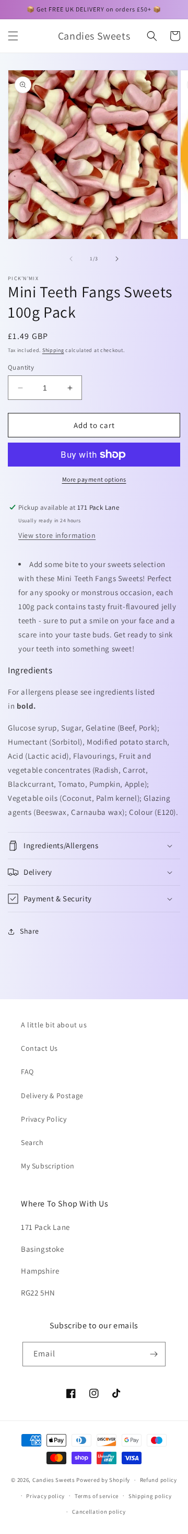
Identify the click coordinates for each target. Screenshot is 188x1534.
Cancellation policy (98, 1511)
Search (32, 1142)
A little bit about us (54, 1024)
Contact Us (39, 1048)
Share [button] (29, 931)
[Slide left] (71, 258)
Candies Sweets (54, 1479)
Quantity (21, 367)
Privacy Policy (43, 1119)
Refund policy (158, 1479)
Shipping (53, 350)
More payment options (94, 479)
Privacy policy (45, 1496)
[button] (13, 35)
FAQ (27, 1071)
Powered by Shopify (103, 1479)
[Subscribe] (153, 1354)
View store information (57, 535)
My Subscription (48, 1166)
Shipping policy (150, 1496)
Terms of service (97, 1496)
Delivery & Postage (52, 1095)
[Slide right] (116, 258)
